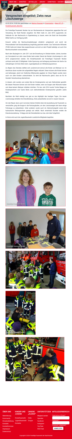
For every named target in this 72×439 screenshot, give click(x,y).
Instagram (40, 423)
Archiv (42, 2)
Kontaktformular (8, 426)
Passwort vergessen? (59, 425)
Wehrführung (7, 416)
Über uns (12, 2)
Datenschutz (7, 431)
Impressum (6, 429)
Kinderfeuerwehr (20, 418)
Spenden (40, 418)
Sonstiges (52, 2)
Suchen (61, 2)
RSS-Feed (40, 429)
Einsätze (22, 2)
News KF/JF (59, 23)
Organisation (49, 23)
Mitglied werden (42, 416)
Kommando (6, 418)
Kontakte (5, 423)
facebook (40, 421)
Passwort (55, 420)
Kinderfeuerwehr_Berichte (14, 26)
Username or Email (59, 415)
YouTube (40, 426)
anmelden (58, 428)
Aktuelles (32, 2)
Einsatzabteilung (8, 421)
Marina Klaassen (37, 23)
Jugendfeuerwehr (21, 420)
